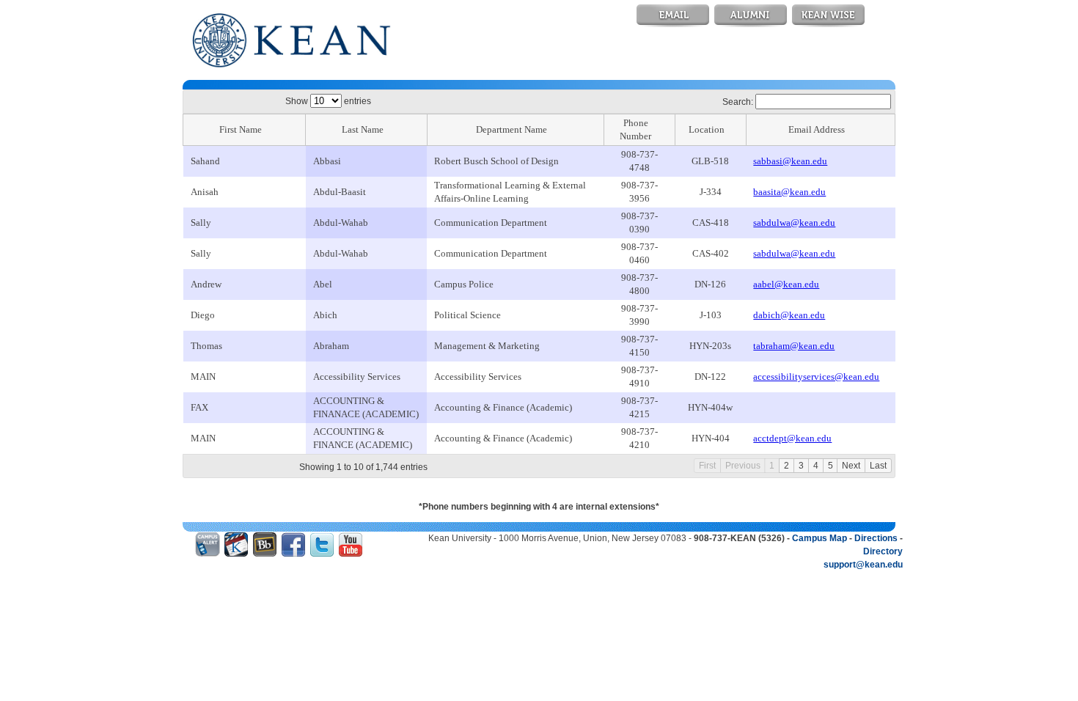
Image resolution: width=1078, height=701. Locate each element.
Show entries (328, 101)
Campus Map (819, 538)
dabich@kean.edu (789, 314)
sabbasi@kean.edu (790, 160)
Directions (876, 538)
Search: (738, 102)
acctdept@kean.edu (792, 438)
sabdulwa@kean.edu (794, 222)
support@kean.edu (863, 564)
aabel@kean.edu (786, 284)
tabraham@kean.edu (794, 345)
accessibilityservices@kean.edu (816, 376)
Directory (883, 551)
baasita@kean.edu (789, 191)
